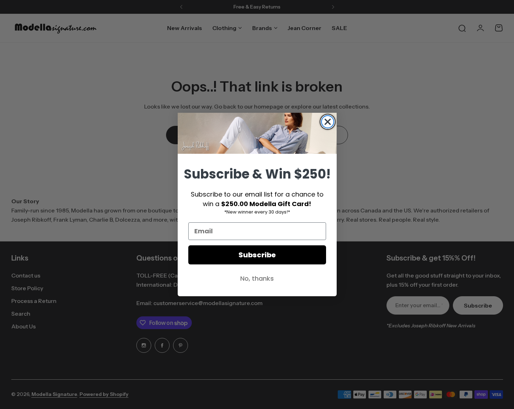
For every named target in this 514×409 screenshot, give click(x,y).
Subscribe (257, 255)
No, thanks (257, 278)
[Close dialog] (327, 122)
